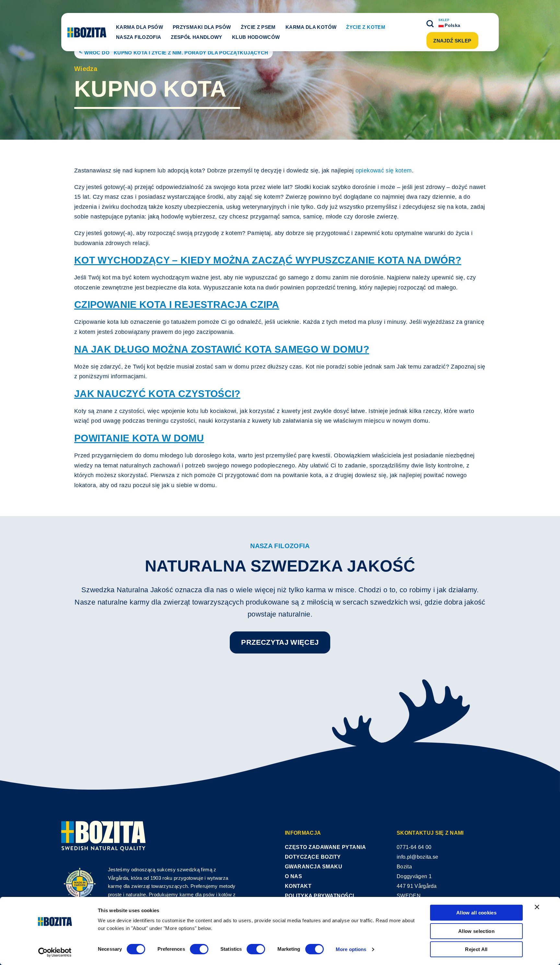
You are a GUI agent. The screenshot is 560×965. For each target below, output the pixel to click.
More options (351, 949)
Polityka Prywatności (319, 896)
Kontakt (298, 886)
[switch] (199, 949)
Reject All (476, 949)
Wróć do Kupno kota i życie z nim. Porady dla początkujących (176, 52)
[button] (430, 23)
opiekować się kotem (384, 170)
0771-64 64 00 (414, 847)
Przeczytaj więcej (280, 642)
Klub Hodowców (256, 37)
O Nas (293, 876)
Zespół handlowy (196, 37)
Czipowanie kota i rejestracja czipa (176, 304)
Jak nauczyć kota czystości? (157, 393)
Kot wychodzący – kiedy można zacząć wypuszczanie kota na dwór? (267, 260)
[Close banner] (537, 907)
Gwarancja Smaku (313, 866)
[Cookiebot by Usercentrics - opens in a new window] (55, 952)
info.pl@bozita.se (417, 857)
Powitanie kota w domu (139, 438)
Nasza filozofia (138, 37)
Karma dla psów (139, 27)
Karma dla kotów (311, 27)
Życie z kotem (365, 27)
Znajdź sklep (452, 40)
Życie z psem (258, 27)
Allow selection (476, 931)
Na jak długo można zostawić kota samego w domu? (221, 349)
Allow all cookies (476, 912)
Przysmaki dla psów (202, 27)
